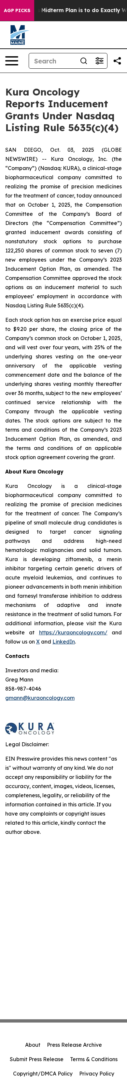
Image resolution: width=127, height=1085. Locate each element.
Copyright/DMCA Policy (43, 1073)
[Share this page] (117, 60)
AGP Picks (17, 10)
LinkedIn (63, 641)
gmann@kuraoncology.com (40, 698)
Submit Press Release (37, 1059)
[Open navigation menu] (11, 60)
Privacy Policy (96, 1073)
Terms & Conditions (94, 1059)
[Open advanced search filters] (99, 60)
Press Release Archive (74, 1045)
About (32, 1045)
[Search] (84, 60)
